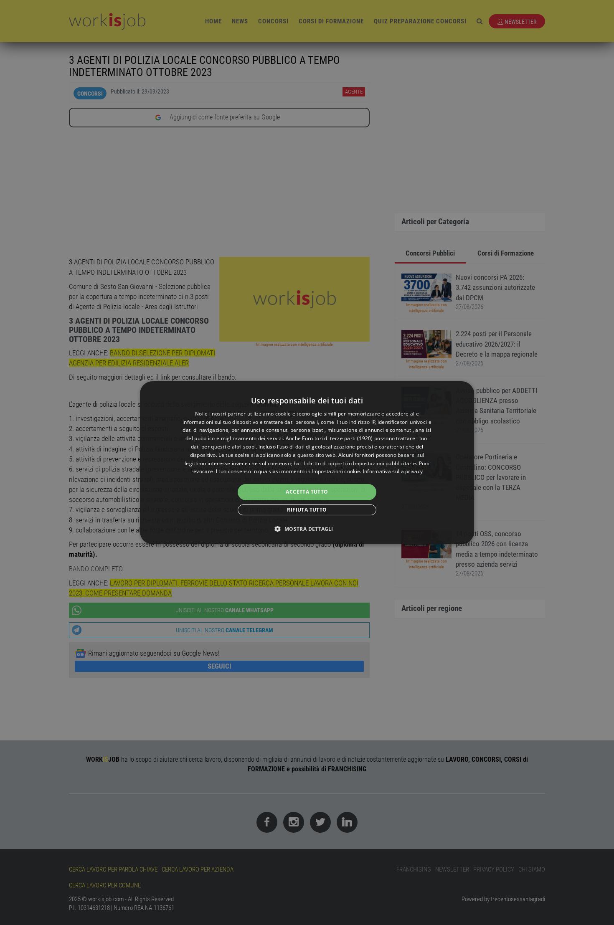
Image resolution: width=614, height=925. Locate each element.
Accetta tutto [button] (307, 491)
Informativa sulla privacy (393, 471)
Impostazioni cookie (336, 471)
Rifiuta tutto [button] (307, 509)
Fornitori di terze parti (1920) (337, 438)
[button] (307, 529)
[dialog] (307, 462)
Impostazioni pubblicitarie (384, 463)
